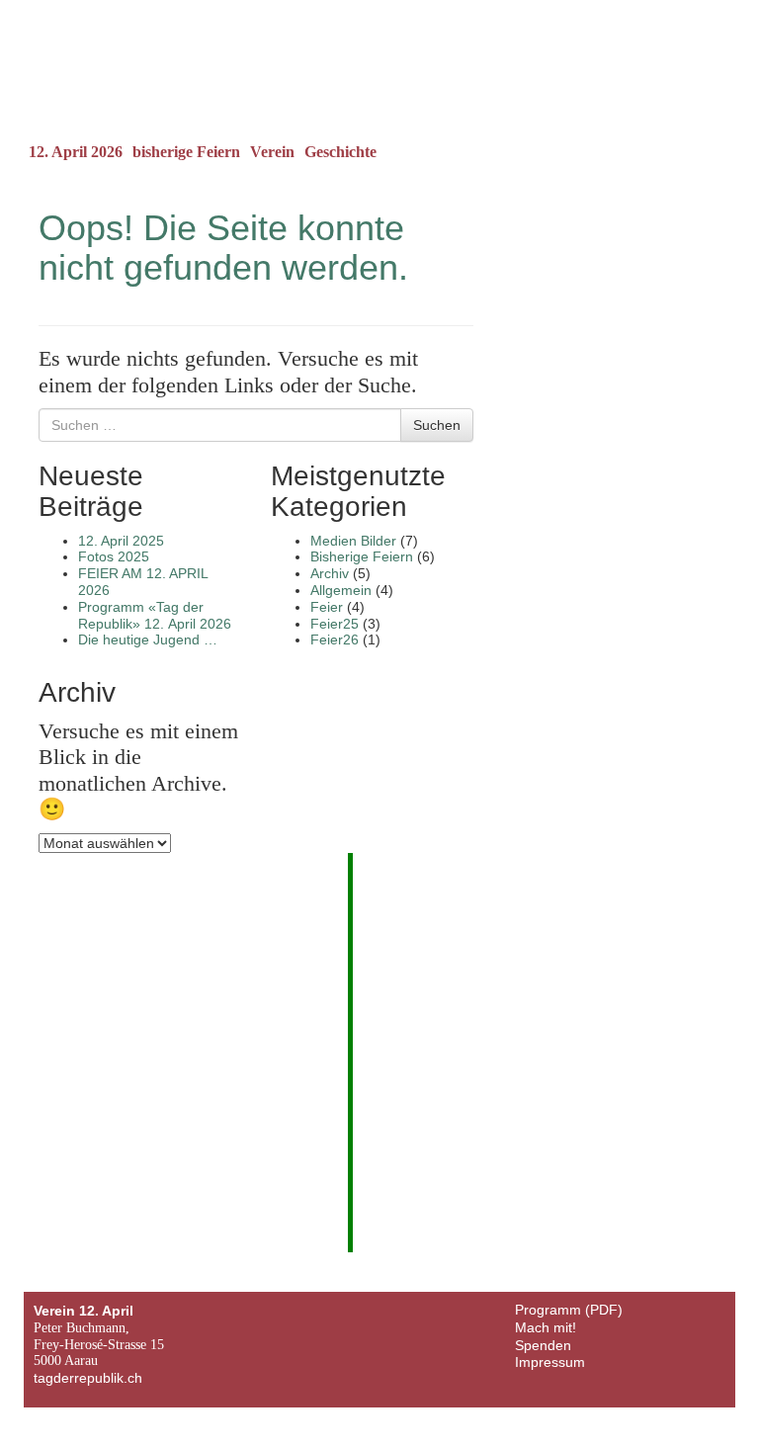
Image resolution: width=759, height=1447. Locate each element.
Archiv (329, 573)
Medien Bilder (353, 541)
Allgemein (341, 590)
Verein (272, 151)
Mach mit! (545, 1327)
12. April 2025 (121, 541)
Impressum (550, 1362)
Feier (326, 607)
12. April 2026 (76, 151)
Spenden (543, 1345)
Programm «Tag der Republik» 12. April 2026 (154, 615)
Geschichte (340, 151)
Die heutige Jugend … (147, 639)
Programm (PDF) (569, 1310)
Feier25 (334, 624)
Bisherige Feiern (361, 556)
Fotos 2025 (113, 556)
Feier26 (334, 639)
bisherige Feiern (186, 151)
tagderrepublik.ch (88, 1378)
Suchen (437, 425)
